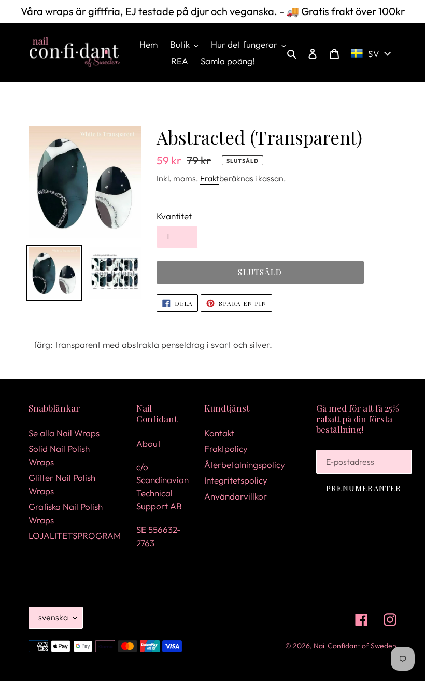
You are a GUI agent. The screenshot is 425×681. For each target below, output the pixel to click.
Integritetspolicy (235, 480)
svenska (53, 617)
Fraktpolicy (226, 448)
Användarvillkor (235, 496)
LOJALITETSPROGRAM (75, 535)
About (148, 443)
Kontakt (219, 433)
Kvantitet (174, 215)
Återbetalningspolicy (244, 464)
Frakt (209, 178)
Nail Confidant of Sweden (355, 645)
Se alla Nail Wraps (64, 433)
